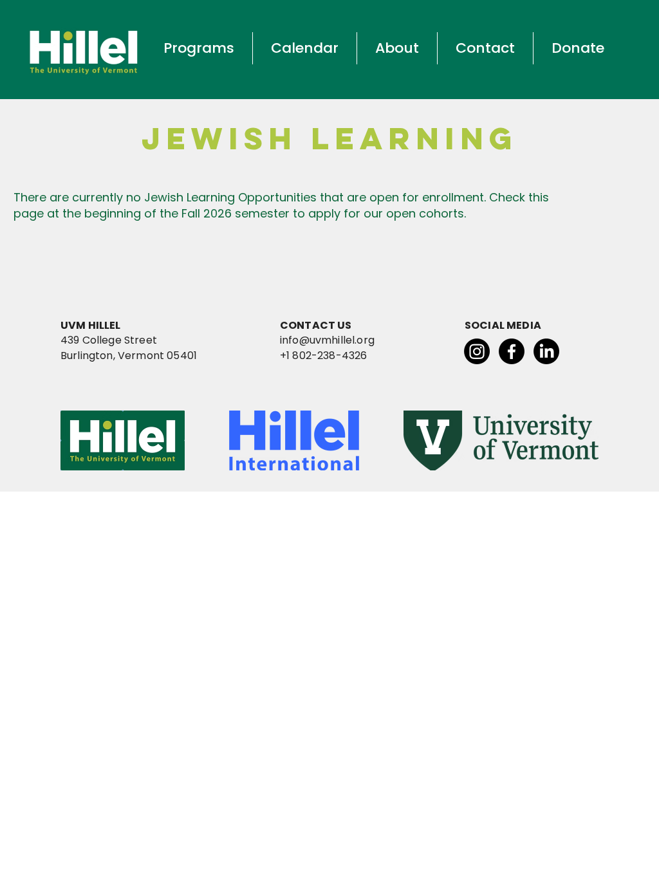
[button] (198, 48)
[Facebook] (511, 351)
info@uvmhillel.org (327, 340)
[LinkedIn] (546, 351)
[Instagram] (477, 351)
